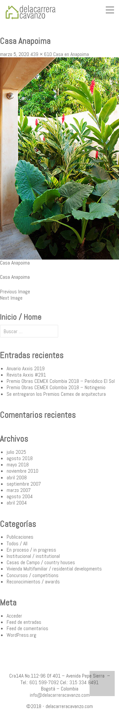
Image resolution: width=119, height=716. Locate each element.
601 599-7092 (44, 682)
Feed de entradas (24, 622)
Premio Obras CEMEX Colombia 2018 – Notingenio (56, 387)
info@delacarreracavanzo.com (60, 694)
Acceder (14, 615)
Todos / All (17, 543)
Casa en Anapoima (71, 54)
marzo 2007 (19, 490)
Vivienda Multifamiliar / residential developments (54, 568)
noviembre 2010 (22, 470)
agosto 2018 (20, 458)
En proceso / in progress (31, 549)
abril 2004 (17, 502)
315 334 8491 (84, 682)
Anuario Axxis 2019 (26, 368)
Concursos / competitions (33, 575)
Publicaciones (20, 536)
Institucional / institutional (33, 556)
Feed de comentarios (27, 628)
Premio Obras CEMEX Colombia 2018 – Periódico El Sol (61, 381)
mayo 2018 (18, 464)
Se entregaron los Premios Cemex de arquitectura (56, 393)
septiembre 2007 (24, 483)
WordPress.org (21, 634)
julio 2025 (16, 451)
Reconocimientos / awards (33, 581)
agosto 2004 (20, 496)
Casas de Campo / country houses (41, 562)
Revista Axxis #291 (26, 374)
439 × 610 (41, 54)
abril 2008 (17, 477)
